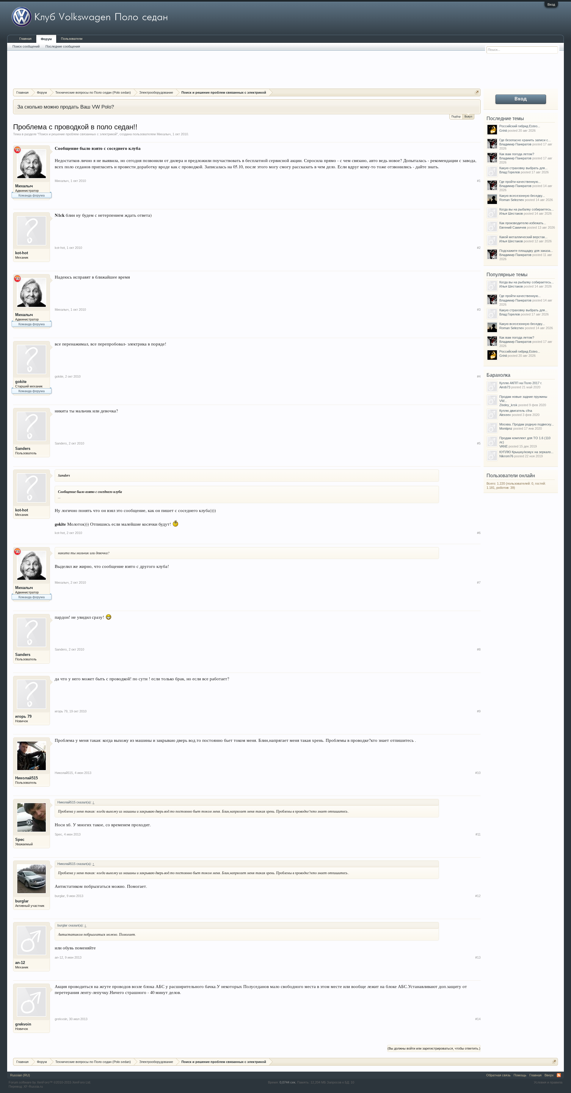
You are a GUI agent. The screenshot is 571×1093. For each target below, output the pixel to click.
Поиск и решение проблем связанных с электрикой (78, 134)
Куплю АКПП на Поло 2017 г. (520, 383)
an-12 (20, 962)
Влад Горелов (509, 172)
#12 (478, 896)
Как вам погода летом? (516, 154)
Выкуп (468, 116)
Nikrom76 (506, 456)
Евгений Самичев (512, 227)
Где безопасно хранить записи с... (525, 140)
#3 (479, 309)
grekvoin (23, 1024)
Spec (19, 839)
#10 (478, 773)
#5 (479, 443)
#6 (479, 533)
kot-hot (21, 253)
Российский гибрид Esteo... (519, 126)
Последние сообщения (63, 46)
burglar (22, 901)
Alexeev (505, 415)
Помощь (520, 1075)
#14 (478, 1019)
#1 (479, 181)
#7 (479, 582)
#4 (479, 376)
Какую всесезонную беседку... (522, 195)
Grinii (503, 130)
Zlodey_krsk (508, 405)
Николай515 (26, 778)
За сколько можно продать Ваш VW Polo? (65, 107)
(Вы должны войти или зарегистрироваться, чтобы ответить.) (434, 1048)
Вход (551, 4)
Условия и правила (548, 1082)
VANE (503, 446)
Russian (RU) (20, 1075)
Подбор (456, 116)
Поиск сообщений (26, 46)
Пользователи (71, 38)
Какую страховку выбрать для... (523, 168)
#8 (479, 649)
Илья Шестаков (511, 213)
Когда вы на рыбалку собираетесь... (526, 209)
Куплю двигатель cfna (515, 410)
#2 (479, 247)
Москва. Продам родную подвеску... (526, 424)
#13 (478, 957)
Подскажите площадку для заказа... (526, 250)
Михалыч (164, 134)
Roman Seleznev (511, 200)
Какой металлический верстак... (523, 237)
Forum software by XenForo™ (50, 1082)
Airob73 (504, 387)
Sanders (22, 448)
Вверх (549, 1075)
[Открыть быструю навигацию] (477, 92)
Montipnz (505, 428)
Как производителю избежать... (522, 223)
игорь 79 (23, 716)
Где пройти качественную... (520, 181)
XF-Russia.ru (33, 1086)
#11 (478, 834)
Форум (46, 39)
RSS (559, 1075)
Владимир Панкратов (515, 144)
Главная (25, 38)
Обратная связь (498, 1075)
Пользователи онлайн (511, 475)
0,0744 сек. (288, 1082)
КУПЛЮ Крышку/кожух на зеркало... (526, 452)
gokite (20, 381)
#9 (479, 711)
